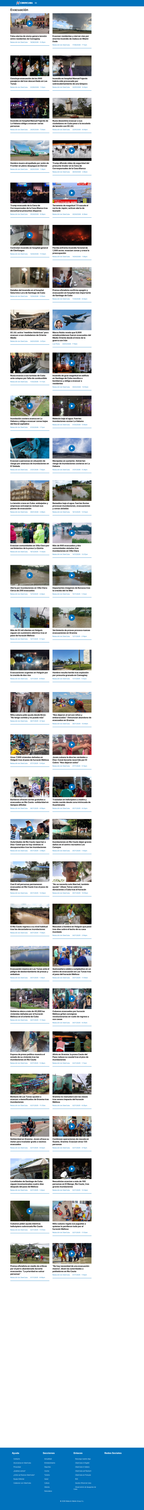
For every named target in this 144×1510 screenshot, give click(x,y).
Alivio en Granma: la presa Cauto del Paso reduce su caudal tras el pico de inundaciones (70, 1057)
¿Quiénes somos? (19, 1471)
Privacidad (17, 1467)
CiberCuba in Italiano (82, 1467)
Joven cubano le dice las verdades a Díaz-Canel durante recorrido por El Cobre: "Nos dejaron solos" (69, 760)
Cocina (46, 1471)
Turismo (47, 1475)
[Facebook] (116, 3)
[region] (114, 48)
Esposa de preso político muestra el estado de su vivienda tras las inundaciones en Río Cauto (27, 1057)
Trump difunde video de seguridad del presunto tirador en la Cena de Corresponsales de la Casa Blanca (70, 166)
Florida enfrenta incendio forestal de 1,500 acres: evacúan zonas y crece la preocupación (70, 250)
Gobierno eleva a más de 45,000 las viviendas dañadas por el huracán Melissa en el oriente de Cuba (27, 1014)
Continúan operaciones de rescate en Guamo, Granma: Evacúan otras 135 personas (70, 1142)
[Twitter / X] (120, 1458)
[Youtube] (126, 3)
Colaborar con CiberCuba (22, 1483)
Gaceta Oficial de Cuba (83, 1483)
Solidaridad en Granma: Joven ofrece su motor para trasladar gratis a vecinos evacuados (29, 1142)
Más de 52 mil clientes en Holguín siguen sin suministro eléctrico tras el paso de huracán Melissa (28, 633)
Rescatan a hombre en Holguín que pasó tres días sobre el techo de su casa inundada (71, 929)
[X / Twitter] (121, 3)
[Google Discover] (111, 3)
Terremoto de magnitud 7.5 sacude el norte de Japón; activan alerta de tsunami (70, 208)
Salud (46, 1479)
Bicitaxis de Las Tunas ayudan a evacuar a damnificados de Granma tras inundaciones (29, 1099)
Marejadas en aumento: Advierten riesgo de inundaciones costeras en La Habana (71, 463)
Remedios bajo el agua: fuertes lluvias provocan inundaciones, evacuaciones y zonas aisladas (71, 506)
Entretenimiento (49, 1463)
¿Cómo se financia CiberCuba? (24, 1475)
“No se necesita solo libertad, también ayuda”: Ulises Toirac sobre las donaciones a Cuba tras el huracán (70, 887)
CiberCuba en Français (83, 1475)
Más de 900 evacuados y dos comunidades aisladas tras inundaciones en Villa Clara (66, 548)
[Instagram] (131, 3)
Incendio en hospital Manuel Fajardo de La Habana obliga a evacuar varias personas (29, 123)
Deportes (47, 1467)
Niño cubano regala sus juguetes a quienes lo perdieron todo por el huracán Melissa (69, 1226)
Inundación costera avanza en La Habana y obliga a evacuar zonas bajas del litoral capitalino (29, 421)
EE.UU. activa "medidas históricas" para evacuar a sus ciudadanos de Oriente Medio (29, 335)
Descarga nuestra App (83, 1459)
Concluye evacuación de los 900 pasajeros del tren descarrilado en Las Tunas (28, 81)
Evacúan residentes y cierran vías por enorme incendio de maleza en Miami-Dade (70, 39)
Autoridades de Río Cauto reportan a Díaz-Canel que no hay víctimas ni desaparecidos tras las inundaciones (28, 844)
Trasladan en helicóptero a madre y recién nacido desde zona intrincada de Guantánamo (71, 802)
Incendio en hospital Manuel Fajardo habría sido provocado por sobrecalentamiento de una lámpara (69, 81)
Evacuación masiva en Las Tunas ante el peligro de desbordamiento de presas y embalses (29, 971)
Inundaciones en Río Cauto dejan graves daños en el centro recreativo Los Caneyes (71, 844)
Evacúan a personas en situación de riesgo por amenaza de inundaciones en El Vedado (29, 463)
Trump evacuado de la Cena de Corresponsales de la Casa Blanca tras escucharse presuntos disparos (29, 208)
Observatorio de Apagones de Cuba (85, 1488)
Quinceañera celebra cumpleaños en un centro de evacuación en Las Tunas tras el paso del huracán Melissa (71, 971)
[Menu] (12, 3)
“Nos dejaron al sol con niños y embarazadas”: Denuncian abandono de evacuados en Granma (71, 717)
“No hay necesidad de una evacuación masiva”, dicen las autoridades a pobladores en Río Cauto (70, 1269)
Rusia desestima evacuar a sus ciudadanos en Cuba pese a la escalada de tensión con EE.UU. (71, 123)
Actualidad (48, 1459)
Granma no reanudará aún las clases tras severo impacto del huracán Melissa (70, 1099)
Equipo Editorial (18, 1479)
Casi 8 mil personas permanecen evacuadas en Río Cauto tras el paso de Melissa (29, 887)
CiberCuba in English (82, 1463)
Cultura (46, 1483)
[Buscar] (107, 3)
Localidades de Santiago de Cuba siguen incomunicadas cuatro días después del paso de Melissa (27, 1184)
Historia (47, 1487)
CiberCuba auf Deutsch (83, 1471)
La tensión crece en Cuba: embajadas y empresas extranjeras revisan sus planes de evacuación (29, 506)
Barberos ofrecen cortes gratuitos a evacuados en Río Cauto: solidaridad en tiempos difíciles (29, 802)
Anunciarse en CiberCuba (22, 1463)
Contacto (16, 1459)
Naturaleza (48, 1491)
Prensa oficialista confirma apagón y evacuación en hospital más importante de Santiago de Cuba (71, 293)
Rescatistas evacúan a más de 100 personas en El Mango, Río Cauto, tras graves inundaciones (70, 1184)
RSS (76, 1479)
